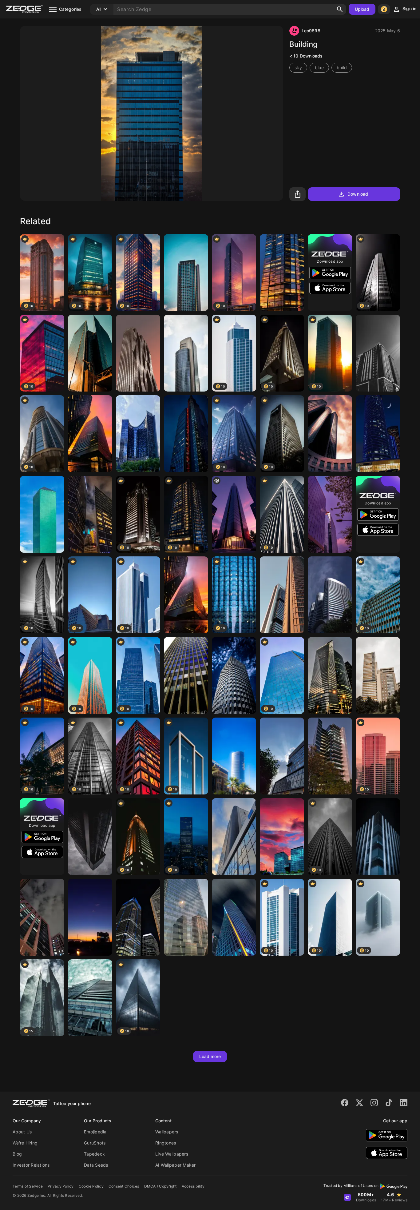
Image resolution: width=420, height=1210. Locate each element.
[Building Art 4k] (138, 353)
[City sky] (138, 917)
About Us (22, 1131)
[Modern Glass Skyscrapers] (90, 433)
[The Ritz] (330, 675)
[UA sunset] (282, 836)
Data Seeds (96, 1165)
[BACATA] (90, 997)
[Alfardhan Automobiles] (378, 433)
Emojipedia (95, 1131)
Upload (362, 9)
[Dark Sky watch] (42, 917)
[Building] (378, 353)
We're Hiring (25, 1142)
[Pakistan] (330, 594)
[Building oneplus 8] (282, 756)
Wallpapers (166, 1131)
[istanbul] (186, 353)
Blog (17, 1153)
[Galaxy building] (378, 836)
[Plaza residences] (138, 433)
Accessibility (193, 1186)
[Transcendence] (90, 836)
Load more (210, 1056)
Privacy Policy (61, 1186)
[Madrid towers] (282, 594)
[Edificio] (186, 433)
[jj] (234, 514)
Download (357, 194)
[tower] (234, 756)
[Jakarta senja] (330, 514)
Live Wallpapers (171, 1153)
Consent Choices (124, 1186)
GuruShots (94, 1142)
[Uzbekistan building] (234, 836)
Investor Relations (31, 1165)
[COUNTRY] (186, 917)
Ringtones (165, 1142)
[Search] (340, 9)
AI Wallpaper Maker (175, 1165)
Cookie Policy (91, 1186)
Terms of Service (28, 1186)
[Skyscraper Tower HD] (330, 433)
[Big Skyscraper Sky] (186, 272)
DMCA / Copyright (160, 1186)
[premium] (42, 514)
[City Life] (90, 514)
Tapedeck (94, 1153)
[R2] (90, 353)
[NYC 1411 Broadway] (186, 675)
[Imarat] (90, 917)
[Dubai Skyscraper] (234, 917)
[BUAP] (330, 756)
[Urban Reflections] (282, 272)
